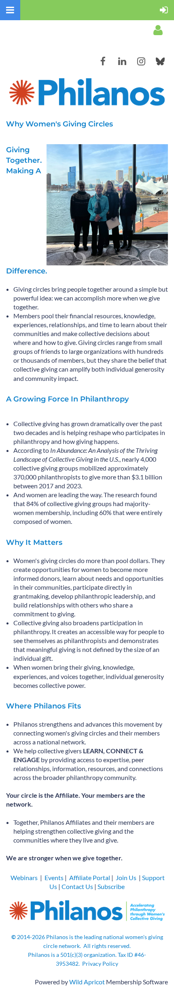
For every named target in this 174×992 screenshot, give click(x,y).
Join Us (126, 877)
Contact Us (77, 886)
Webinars (24, 877)
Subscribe (111, 886)
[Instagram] (141, 61)
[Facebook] (103, 61)
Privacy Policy (100, 963)
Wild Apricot (87, 982)
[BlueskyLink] (160, 61)
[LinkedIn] (122, 61)
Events (54, 877)
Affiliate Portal (89, 877)
